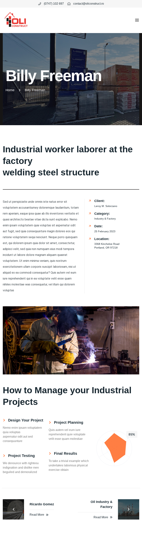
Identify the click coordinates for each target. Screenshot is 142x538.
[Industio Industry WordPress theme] (16, 20)
